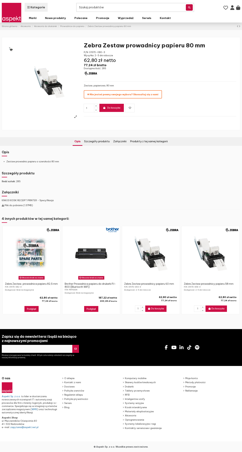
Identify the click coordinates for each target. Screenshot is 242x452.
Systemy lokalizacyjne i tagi (140, 423)
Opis (77, 141)
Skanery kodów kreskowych (140, 382)
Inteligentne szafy (135, 399)
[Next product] (239, 26)
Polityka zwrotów (74, 390)
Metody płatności (195, 382)
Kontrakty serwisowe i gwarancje (143, 428)
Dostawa (69, 386)
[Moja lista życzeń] (226, 7)
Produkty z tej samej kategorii (149, 141)
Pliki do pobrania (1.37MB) (18, 205)
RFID (127, 394)
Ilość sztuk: (9, 181)
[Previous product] (238, 26)
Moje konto (191, 378)
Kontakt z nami (72, 382)
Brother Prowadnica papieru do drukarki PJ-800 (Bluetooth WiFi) (90, 285)
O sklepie (69, 378)
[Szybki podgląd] (33, 279)
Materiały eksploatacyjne (139, 411)
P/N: (86, 52)
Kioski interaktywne (136, 407)
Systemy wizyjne (134, 403)
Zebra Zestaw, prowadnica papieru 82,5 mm (31, 283)
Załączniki (119, 141)
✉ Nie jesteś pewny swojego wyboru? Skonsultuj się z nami (122, 94)
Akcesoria (130, 415)
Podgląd (31, 308)
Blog (66, 407)
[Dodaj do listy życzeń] (130, 108)
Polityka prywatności (76, 399)
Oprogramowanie (134, 419)
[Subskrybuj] (75, 349)
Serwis (68, 403)
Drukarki (129, 386)
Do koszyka (113, 107)
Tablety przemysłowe (137, 390)
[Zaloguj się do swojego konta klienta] (232, 8)
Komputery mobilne (136, 378)
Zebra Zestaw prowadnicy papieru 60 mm (149, 283)
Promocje (190, 386)
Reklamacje (191, 390)
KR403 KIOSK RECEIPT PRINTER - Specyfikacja (28, 200)
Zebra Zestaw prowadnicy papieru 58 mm (208, 283)
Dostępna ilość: (92, 68)
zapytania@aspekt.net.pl (24, 427)
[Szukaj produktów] (189, 7)
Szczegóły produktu (97, 141)
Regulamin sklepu (73, 394)
